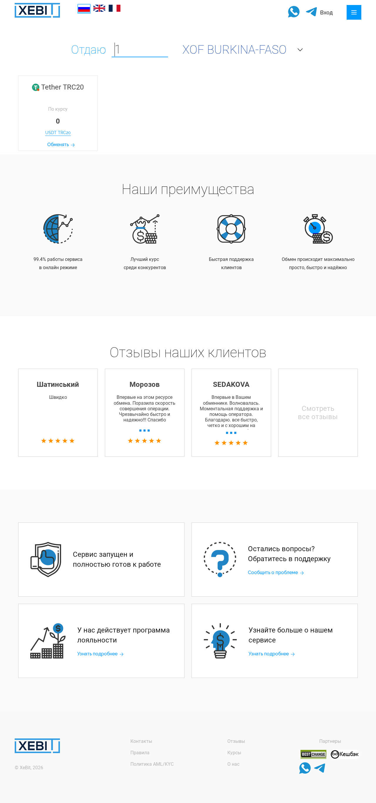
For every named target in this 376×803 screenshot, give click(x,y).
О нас (233, 764)
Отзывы (236, 741)
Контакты (141, 741)
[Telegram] (311, 12)
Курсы (234, 752)
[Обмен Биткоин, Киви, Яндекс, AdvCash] (345, 757)
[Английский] (99, 10)
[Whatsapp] (294, 12)
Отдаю (88, 50)
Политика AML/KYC (152, 764)
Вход (326, 12)
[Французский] (114, 10)
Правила (140, 752)
